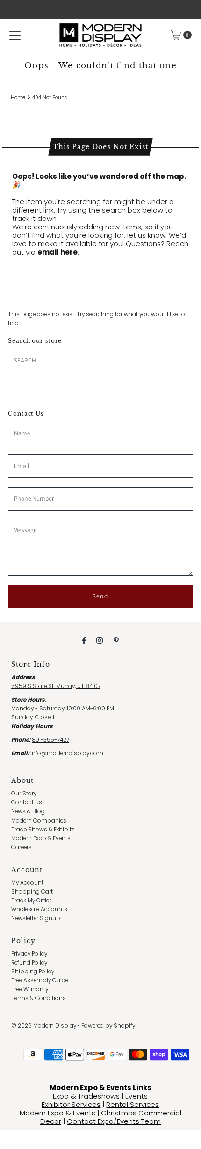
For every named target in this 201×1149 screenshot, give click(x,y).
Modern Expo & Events (41, 838)
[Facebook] (84, 640)
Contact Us (26, 802)
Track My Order (31, 900)
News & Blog (28, 811)
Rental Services (132, 1104)
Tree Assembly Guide (39, 980)
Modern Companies (38, 820)
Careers (21, 847)
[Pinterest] (116, 640)
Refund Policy (29, 962)
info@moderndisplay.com (66, 753)
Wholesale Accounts (39, 909)
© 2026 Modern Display (43, 1025)
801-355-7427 (50, 740)
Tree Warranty (29, 989)
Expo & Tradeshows (86, 1096)
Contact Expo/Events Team (114, 1121)
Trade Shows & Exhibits (43, 829)
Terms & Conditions (38, 998)
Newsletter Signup (35, 918)
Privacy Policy (29, 954)
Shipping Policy (32, 971)
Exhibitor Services (71, 1104)
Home (18, 97)
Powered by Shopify (108, 1025)
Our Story (23, 793)
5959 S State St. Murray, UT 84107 (55, 686)
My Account (27, 883)
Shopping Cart (32, 891)
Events (136, 1096)
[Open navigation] (15, 35)
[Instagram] (99, 640)
